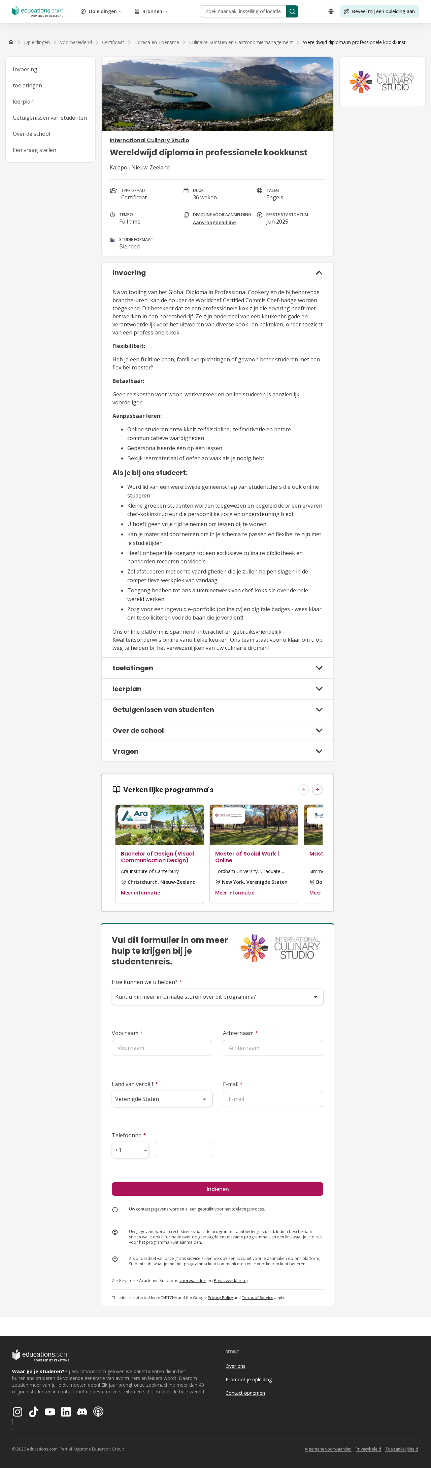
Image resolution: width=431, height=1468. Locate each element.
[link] (354, 42)
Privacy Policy (220, 1297)
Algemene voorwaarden (328, 1449)
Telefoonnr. (129, 1135)
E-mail (233, 1084)
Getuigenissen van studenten (50, 117)
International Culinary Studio (149, 140)
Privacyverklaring (230, 1280)
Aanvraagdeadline (214, 222)
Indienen (217, 1189)
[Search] (292, 11)
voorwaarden (192, 1280)
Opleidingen (103, 11)
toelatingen (27, 85)
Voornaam (127, 1033)
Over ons (235, 1366)
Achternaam (240, 1033)
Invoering (25, 69)
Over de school (31, 133)
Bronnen (152, 11)
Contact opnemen (245, 1393)
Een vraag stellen (34, 150)
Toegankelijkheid (401, 1449)
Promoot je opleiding (249, 1379)
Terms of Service (257, 1297)
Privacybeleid (368, 1449)
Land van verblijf (135, 1084)
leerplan (23, 101)
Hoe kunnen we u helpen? (147, 982)
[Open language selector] (331, 11)
